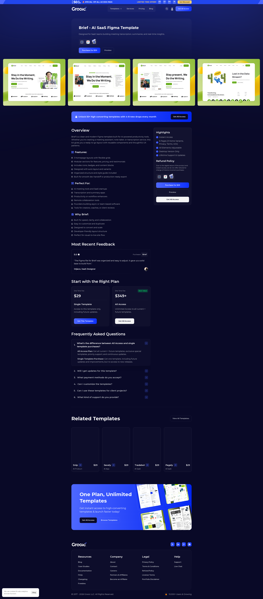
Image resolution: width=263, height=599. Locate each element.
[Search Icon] (167, 9)
